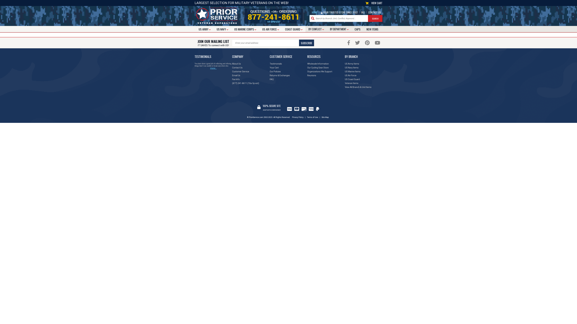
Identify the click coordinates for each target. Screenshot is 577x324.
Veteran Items (351, 83)
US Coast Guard (352, 79)
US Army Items (352, 64)
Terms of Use (312, 117)
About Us (236, 64)
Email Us (236, 75)
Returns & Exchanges (280, 75)
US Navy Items (352, 67)
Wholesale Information (318, 64)
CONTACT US (374, 12)
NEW (372, 29)
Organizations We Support (319, 71)
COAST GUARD (293, 29)
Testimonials (276, 64)
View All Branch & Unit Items (358, 87)
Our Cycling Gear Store (318, 67)
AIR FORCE (269, 29)
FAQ (363, 12)
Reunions (311, 75)
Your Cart (274, 67)
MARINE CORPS (244, 29)
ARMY (204, 29)
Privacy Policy (298, 117)
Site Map (325, 117)
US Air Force (350, 75)
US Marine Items (352, 71)
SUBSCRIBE (306, 43)
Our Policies (275, 71)
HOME (314, 12)
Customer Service (240, 71)
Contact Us (237, 67)
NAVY (222, 29)
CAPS (357, 29)
